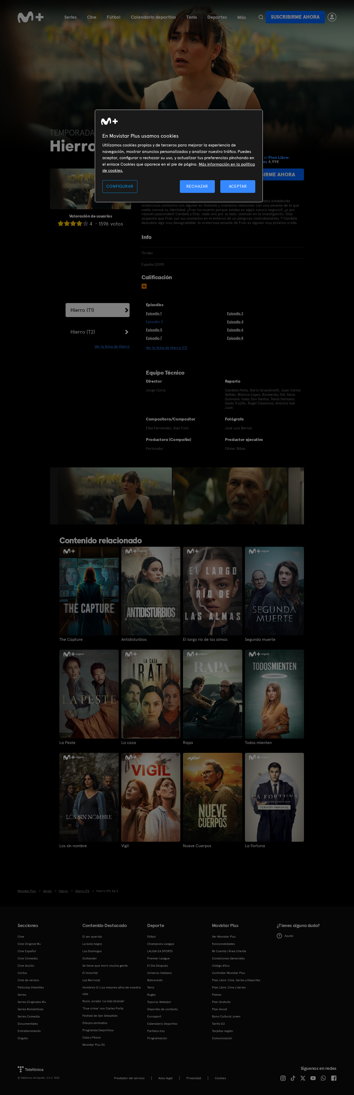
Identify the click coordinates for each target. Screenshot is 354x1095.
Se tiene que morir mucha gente (105, 965)
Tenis (191, 17)
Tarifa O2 (218, 1024)
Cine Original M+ (29, 944)
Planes (216, 994)
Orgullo (23, 1038)
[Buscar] (261, 17)
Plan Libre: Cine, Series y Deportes (236, 980)
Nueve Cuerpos (197, 846)
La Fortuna (255, 846)
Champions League (160, 944)
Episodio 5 (154, 330)
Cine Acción (26, 965)
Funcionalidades (223, 944)
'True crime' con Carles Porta (102, 1008)
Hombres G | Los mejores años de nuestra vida (111, 991)
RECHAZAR (197, 186)
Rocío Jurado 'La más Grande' (103, 1001)
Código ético (221, 965)
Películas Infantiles (31, 987)
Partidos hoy (156, 1031)
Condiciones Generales (228, 958)
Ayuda (289, 936)
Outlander (89, 958)
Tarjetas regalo (222, 1031)
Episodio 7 (154, 338)
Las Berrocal (91, 980)
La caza (128, 742)
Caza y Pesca (91, 1037)
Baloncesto (155, 980)
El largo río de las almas (205, 639)
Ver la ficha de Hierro (112, 346)
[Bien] (79, 223)
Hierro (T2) (82, 332)
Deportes (217, 17)
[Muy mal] (60, 223)
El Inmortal (90, 973)
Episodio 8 (235, 338)
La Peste (67, 742)
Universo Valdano (159, 973)
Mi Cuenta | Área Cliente (229, 951)
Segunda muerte (260, 639)
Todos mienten (258, 742)
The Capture (71, 639)
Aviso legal (165, 1078)
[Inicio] (31, 17)
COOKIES (220, 1078)
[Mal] (67, 223)
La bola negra (92, 944)
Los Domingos (92, 951)
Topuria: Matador (159, 1002)
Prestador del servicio (129, 1078)
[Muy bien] (85, 223)
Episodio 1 (153, 313)
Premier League (158, 958)
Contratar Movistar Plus (228, 973)
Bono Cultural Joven (226, 1016)
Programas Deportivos (98, 1030)
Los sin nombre (73, 846)
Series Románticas (30, 1009)
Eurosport (154, 1016)
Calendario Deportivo (162, 1024)
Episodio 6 (235, 330)
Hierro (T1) (82, 310)
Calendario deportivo (153, 17)
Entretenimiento (29, 1031)
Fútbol (114, 17)
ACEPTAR (238, 186)
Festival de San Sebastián (100, 1015)
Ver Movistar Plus (224, 936)
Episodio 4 (235, 322)
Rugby (151, 994)
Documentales (28, 1024)
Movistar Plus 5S (93, 1045)
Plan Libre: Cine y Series (229, 987)
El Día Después (157, 965)
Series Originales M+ (32, 1002)
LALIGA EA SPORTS (160, 951)
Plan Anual (219, 1009)
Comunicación (222, 1038)
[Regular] (73, 223)
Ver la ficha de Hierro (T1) (166, 348)
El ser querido (92, 936)
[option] (115, 495)
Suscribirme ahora (295, 17)
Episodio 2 (235, 313)
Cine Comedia (28, 958)
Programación (157, 1038)
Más (241, 17)
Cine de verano (28, 980)
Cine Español (27, 951)
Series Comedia (29, 1016)
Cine (91, 17)
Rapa (188, 742)
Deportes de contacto (162, 1009)
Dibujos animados (94, 1023)
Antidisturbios (134, 639)
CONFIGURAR (119, 186)
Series (70, 17)
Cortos (22, 973)
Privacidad (193, 1078)
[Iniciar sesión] (332, 17)
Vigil (125, 846)
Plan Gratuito (221, 1002)
